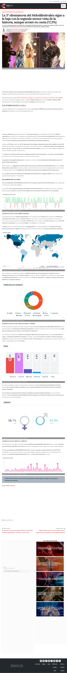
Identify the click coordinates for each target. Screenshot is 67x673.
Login (48, 664)
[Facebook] (50, 1)
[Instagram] (53, 1)
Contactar (37, 664)
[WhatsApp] (60, 1)
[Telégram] (57, 1)
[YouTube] (55, 1)
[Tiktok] (57, 661)
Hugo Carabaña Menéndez (21, 29)
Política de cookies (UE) (54, 667)
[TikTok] (62, 1)
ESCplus (14, 665)
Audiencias (6, 520)
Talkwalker (12, 485)
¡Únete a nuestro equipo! (62, 667)
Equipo (43, 664)
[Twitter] (52, 1)
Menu (63, 5)
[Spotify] (58, 1)
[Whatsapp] (51, 661)
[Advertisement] (33, 80)
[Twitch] (63, 1)
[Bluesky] (65, 1)
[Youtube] (43, 661)
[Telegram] (54, 661)
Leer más (50, 551)
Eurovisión (10, 520)
